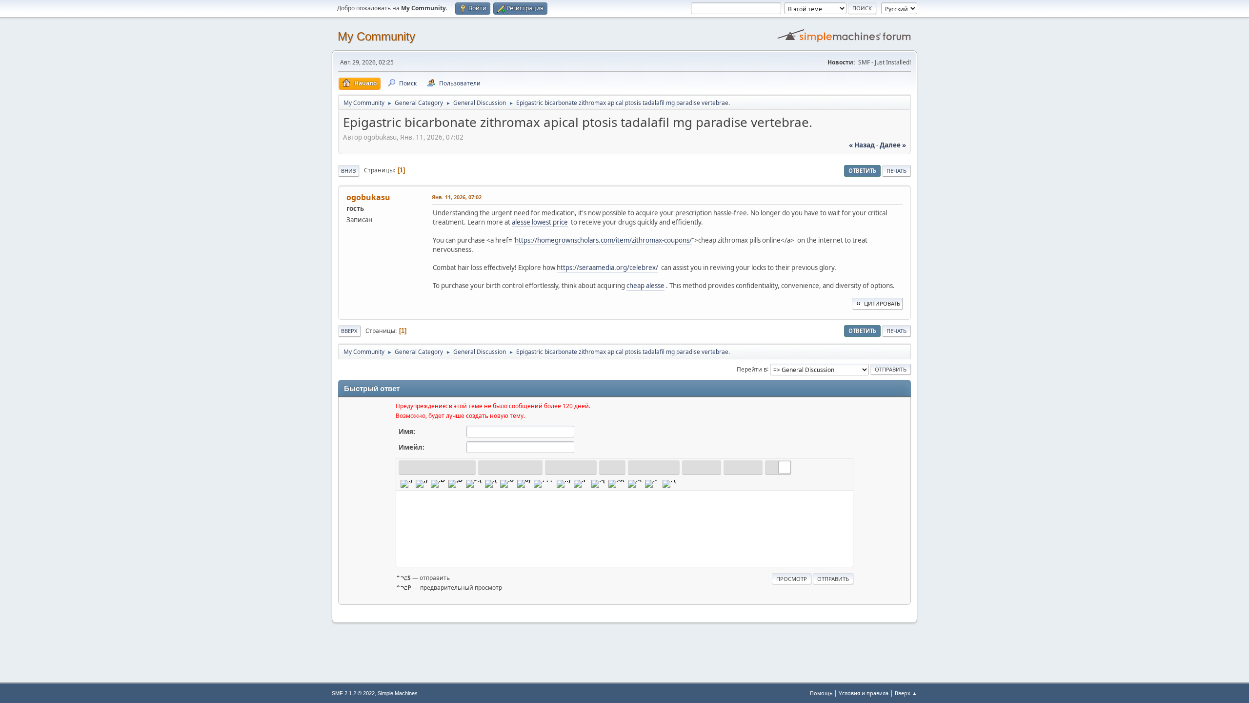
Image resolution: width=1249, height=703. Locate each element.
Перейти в (752, 369)
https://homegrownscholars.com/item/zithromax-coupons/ (603, 240)
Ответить (862, 170)
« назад (862, 145)
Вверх (349, 330)
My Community (376, 36)
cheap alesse (645, 285)
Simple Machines (398, 693)
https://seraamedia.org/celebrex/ (607, 267)
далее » (893, 145)
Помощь (821, 693)
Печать (896, 170)
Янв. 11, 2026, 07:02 (457, 197)
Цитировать (882, 303)
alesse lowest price (540, 222)
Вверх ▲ (906, 693)
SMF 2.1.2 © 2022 (353, 693)
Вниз (348, 170)
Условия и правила (863, 693)
